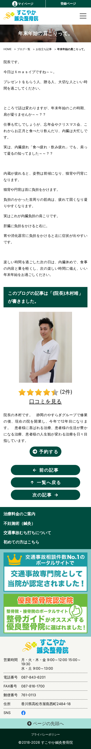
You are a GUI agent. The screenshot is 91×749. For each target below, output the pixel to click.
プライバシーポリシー (45, 734)
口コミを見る (45, 401)
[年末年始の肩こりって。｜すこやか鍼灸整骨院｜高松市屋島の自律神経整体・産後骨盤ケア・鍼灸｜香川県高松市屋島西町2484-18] (13, 15)
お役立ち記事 (44, 49)
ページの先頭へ (48, 723)
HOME (7, 49)
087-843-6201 (33, 677)
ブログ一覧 (23, 49)
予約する (48, 451)
